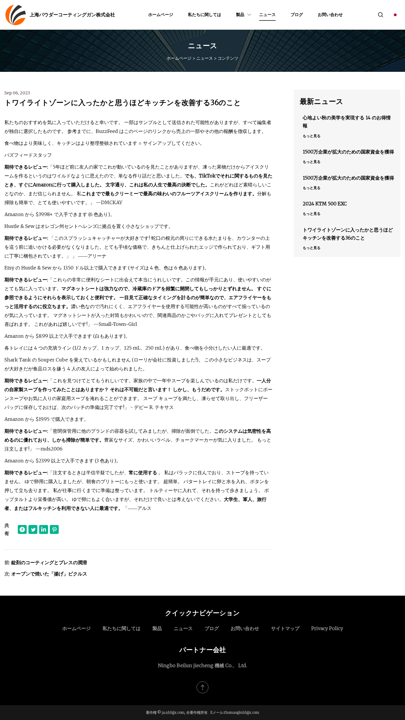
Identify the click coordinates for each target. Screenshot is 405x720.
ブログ (297, 14)
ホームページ (160, 14)
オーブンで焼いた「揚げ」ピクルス (49, 574)
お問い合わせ (330, 14)
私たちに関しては (204, 14)
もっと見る (312, 136)
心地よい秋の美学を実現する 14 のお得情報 (347, 122)
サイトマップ (285, 628)
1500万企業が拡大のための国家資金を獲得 (348, 152)
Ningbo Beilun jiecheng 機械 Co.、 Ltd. (202, 665)
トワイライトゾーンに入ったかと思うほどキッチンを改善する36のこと (348, 234)
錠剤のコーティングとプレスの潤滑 (49, 562)
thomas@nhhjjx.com (241, 712)
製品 (240, 14)
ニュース (267, 14)
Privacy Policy (327, 628)
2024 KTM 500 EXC (325, 204)
